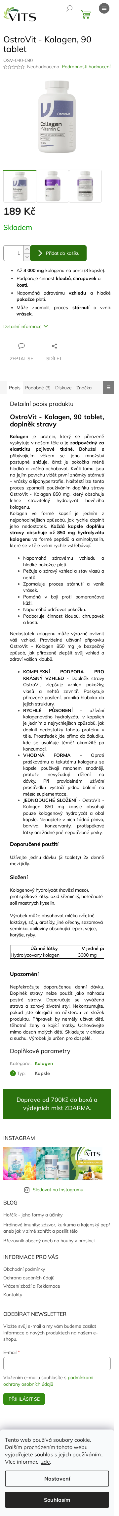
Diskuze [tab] (63, 388)
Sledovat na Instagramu (58, 1190)
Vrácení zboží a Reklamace (31, 1286)
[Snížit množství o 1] (26, 257)
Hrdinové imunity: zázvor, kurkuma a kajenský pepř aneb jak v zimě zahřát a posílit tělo (56, 1228)
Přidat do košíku (63, 253)
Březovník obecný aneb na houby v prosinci (49, 1241)
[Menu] (104, 8)
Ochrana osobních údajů (29, 1278)
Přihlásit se (24, 1399)
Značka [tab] (84, 388)
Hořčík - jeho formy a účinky (32, 1215)
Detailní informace (22, 326)
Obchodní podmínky (24, 1269)
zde (45, 1461)
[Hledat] (69, 8)
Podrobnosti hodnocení (86, 67)
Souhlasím (57, 1499)
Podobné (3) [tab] (38, 388)
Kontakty (12, 1295)
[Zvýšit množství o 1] (26, 249)
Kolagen (44, 1063)
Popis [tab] (14, 388)
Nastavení (57, 1478)
